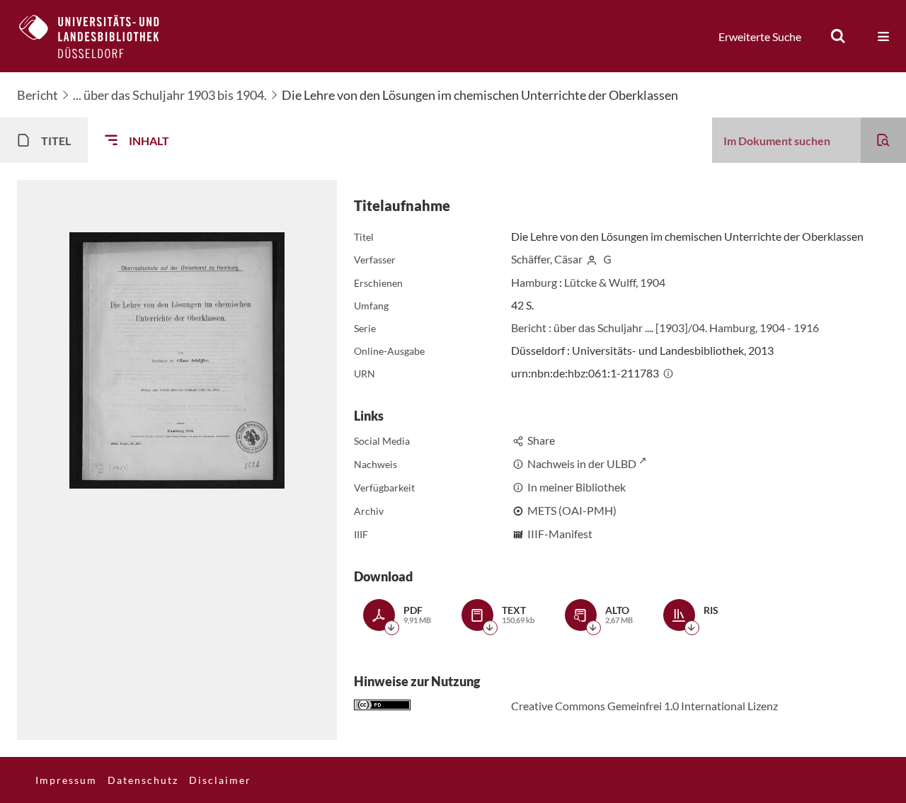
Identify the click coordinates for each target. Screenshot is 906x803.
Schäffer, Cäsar (547, 259)
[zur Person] (592, 259)
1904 (652, 282)
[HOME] (99, 36)
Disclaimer (220, 780)
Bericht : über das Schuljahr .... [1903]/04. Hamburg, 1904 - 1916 (665, 327)
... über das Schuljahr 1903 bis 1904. (170, 95)
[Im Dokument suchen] (883, 140)
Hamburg (534, 282)
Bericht (37, 95)
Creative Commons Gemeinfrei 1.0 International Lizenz (644, 705)
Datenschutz (143, 780)
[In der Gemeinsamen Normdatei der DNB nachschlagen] (608, 259)
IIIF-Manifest (559, 533)
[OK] (838, 36)
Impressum (66, 780)
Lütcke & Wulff (600, 282)
